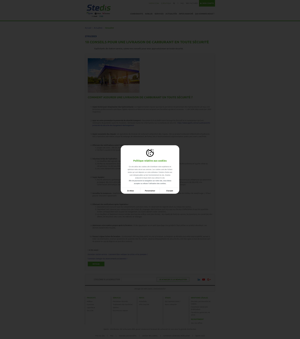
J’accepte (169, 191)
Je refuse (130, 191)
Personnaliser (150, 191)
